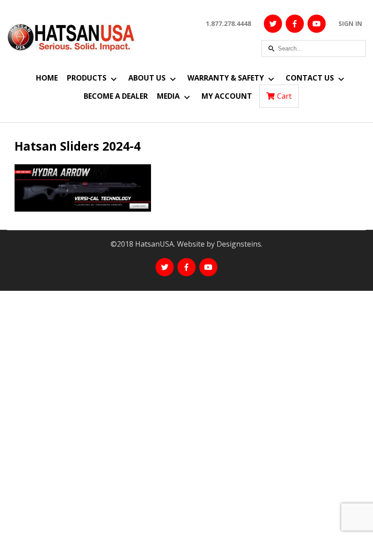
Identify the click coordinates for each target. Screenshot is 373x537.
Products (86, 78)
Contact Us (310, 78)
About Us (147, 78)
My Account (227, 96)
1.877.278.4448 (228, 23)
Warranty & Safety (225, 78)
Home (47, 78)
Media (168, 96)
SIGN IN (350, 23)
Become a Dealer (116, 96)
